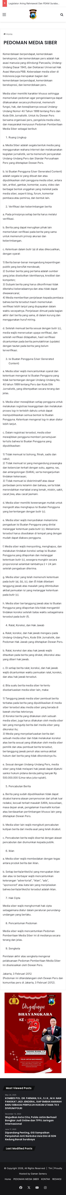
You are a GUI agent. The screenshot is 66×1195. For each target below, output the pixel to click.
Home (9, 34)
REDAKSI (56, 1179)
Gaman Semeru (39, 1173)
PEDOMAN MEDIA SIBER (26, 1179)
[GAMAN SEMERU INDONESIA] (33, 14)
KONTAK (45, 1179)
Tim (50, 1168)
